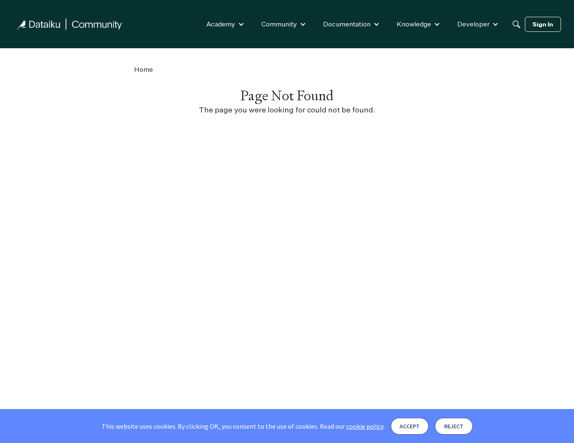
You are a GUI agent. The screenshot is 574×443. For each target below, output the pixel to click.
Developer (473, 24)
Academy (220, 24)
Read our (351, 426)
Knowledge (414, 24)
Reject (453, 426)
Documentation (347, 24)
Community (279, 24)
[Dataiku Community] (69, 24)
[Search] (516, 24)
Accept (410, 426)
